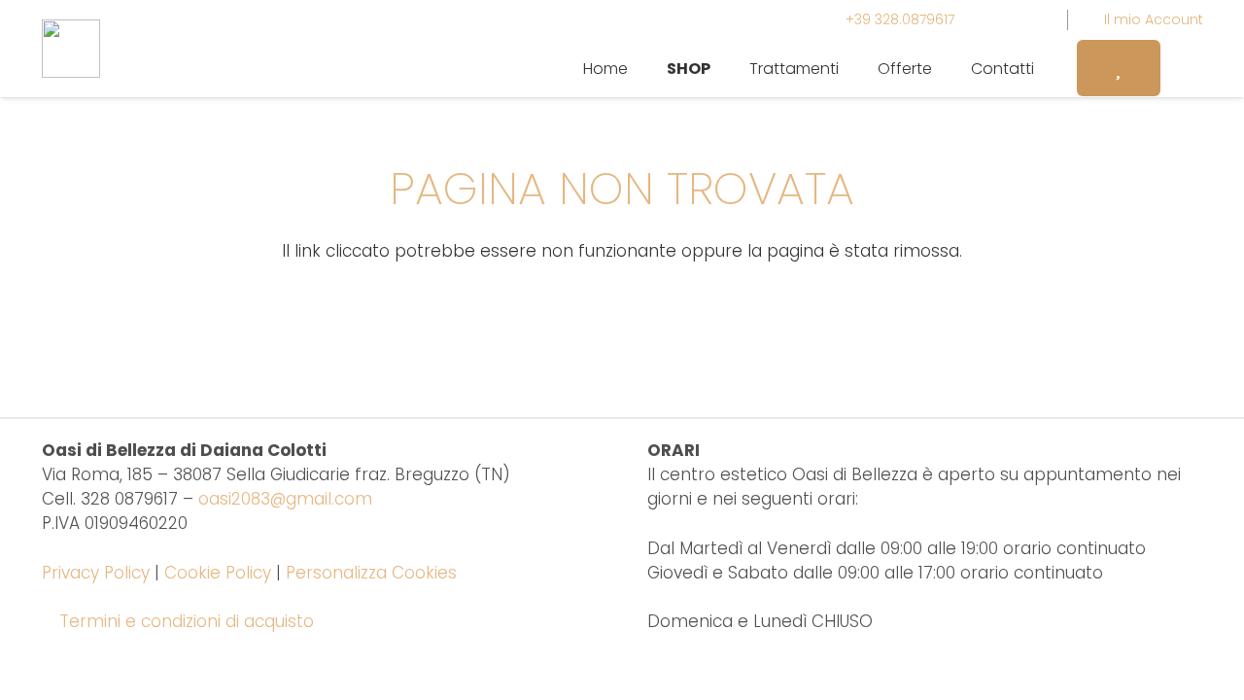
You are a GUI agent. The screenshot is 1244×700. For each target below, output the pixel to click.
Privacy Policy (96, 572)
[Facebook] (1030, 19)
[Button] (1118, 67)
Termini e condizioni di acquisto (186, 621)
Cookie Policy (217, 572)
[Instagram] (995, 19)
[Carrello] (1181, 68)
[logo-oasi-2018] (71, 48)
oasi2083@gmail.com (285, 498)
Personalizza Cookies (371, 572)
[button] (724, 67)
